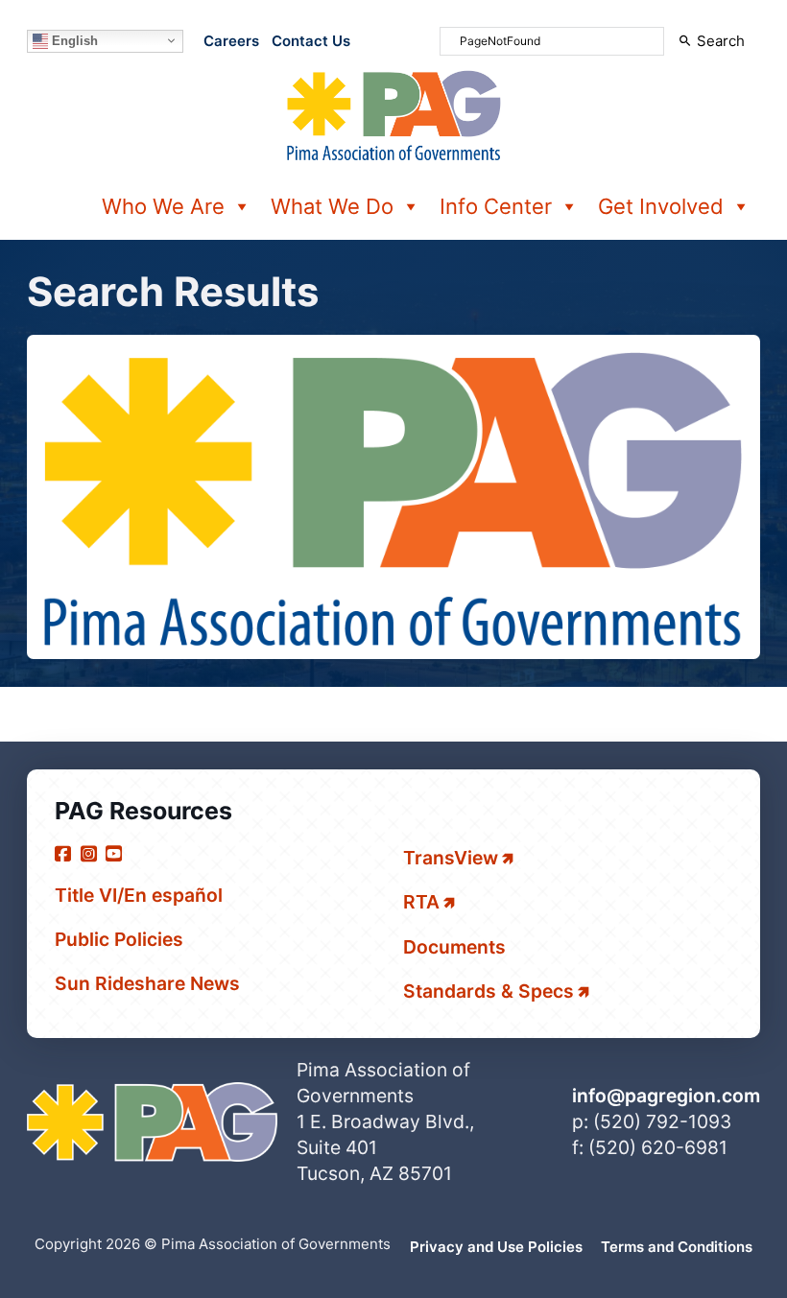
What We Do (332, 206)
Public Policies (119, 939)
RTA (421, 901)
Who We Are (163, 206)
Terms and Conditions (676, 1247)
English (73, 40)
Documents (454, 946)
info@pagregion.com (666, 1095)
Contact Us (311, 41)
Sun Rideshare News (147, 983)
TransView (450, 857)
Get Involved (661, 206)
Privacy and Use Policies (496, 1247)
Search (721, 41)
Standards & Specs (488, 991)
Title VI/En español (139, 895)
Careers (231, 41)
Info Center (496, 206)
